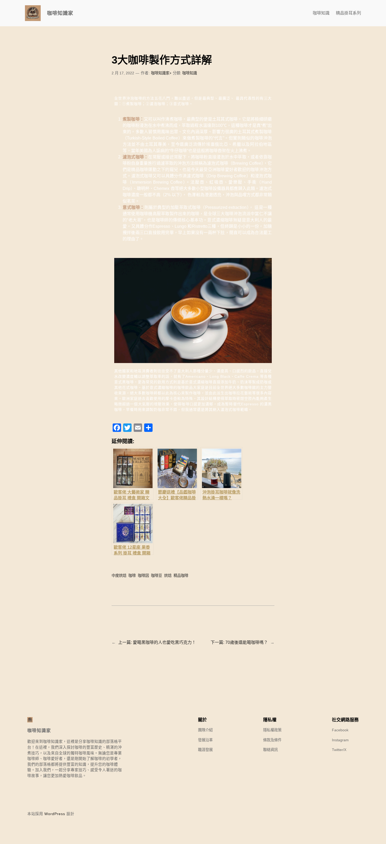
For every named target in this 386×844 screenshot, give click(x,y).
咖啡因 (143, 575)
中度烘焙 (119, 575)
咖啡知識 (189, 73)
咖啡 (132, 575)
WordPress (54, 814)
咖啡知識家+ (161, 73)
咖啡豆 (156, 575)
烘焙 (167, 575)
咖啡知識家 (60, 13)
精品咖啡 (181, 575)
